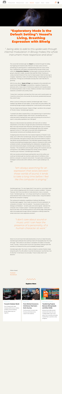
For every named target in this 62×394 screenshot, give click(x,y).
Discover (32, 2)
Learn (27, 2)
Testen (42, 2)
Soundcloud (13, 274)
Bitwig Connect (20, 2)
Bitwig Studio (11, 2)
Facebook (12, 273)
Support (37, 2)
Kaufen (47, 2)
